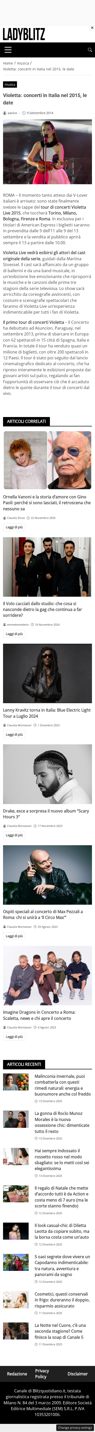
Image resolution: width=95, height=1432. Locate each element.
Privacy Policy (42, 1373)
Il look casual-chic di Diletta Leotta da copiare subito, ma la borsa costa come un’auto (62, 1231)
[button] (90, 50)
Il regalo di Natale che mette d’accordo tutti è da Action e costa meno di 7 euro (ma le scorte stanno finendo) (61, 1197)
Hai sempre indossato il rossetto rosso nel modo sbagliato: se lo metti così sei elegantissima (62, 1159)
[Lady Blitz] (24, 33)
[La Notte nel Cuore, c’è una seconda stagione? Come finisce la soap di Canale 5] (16, 1330)
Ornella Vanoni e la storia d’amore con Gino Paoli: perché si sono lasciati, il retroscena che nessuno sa (47, 503)
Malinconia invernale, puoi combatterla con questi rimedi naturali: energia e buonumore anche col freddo (63, 1085)
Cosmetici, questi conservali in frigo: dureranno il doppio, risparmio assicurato (62, 1300)
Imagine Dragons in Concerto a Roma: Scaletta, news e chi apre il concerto (39, 1015)
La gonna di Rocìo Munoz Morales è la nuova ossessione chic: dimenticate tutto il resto (62, 1122)
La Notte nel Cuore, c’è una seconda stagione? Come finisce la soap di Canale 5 (60, 1331)
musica (10, 84)
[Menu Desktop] (8, 49)
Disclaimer (78, 1374)
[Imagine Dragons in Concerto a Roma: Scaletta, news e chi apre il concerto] (47, 975)
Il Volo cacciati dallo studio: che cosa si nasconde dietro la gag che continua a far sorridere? (42, 609)
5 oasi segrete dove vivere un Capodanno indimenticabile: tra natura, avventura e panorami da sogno (62, 1265)
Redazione (17, 1374)
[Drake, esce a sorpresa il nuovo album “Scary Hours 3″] (47, 774)
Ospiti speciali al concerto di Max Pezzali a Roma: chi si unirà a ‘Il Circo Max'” (43, 914)
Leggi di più (14, 527)
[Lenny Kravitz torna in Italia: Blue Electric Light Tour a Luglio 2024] (47, 673)
